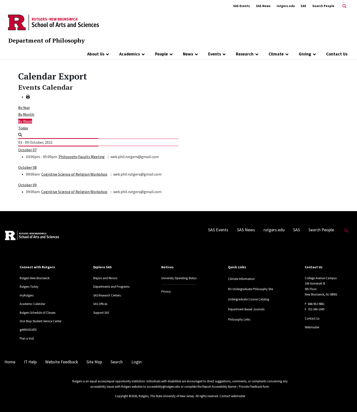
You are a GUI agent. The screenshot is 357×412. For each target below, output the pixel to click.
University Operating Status (178, 278)
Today (23, 127)
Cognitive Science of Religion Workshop (74, 174)
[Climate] (287, 54)
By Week (25, 121)
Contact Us (337, 54)
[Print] (28, 96)
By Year (24, 107)
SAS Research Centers (107, 295)
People (161, 54)
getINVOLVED (28, 329)
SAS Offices (100, 304)
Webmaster (312, 327)
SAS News (263, 6)
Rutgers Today (29, 286)
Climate (276, 54)
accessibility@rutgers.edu (163, 386)
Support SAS (101, 312)
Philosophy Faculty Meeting (82, 156)
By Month (26, 114)
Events (214, 54)
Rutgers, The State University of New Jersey (166, 396)
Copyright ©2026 (126, 396)
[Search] (20, 134)
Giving (305, 54)
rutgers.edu (286, 6)
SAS (303, 6)
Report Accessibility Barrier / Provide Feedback (232, 386)
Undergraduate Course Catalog (248, 299)
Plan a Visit (27, 338)
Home (9, 362)
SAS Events (241, 6)
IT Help (30, 362)
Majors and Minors (105, 278)
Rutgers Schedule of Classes (37, 312)
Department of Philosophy (46, 40)
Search (116, 362)
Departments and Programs (111, 286)
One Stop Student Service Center (40, 321)
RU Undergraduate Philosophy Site (250, 289)
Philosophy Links (239, 319)
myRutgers (27, 295)
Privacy (166, 291)
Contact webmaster (232, 396)
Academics (129, 54)
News (188, 54)
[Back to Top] (346, 400)
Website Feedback (61, 362)
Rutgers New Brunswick (35, 278)
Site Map (94, 362)
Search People (323, 6)
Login (136, 362)
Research (245, 54)
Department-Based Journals (246, 309)
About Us (95, 54)
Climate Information (241, 279)
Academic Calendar (32, 304)
